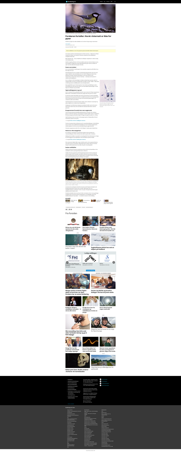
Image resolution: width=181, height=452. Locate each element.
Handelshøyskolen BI (70, 425)
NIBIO (68, 443)
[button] (67, 262)
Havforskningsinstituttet (71, 426)
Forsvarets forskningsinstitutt (71, 421)
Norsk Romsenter (87, 440)
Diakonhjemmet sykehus (71, 413)
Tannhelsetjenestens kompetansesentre (107, 429)
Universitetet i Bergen (104, 434)
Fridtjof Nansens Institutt (71, 423)
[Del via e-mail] (71, 209)
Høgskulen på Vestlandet (71, 431)
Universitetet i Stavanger (105, 438)
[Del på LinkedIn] (69, 209)
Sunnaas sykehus (104, 426)
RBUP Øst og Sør (104, 412)
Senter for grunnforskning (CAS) (106, 418)
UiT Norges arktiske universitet (106, 431)
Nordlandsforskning (87, 429)
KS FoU (68, 435)
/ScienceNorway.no (105, 385)
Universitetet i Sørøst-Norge (105, 439)
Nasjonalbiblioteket (87, 417)
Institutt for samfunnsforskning (72, 434)
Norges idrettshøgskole (88, 436)
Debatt (101, 1)
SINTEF (102, 417)
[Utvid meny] (115, 1)
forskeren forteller (70, 207)
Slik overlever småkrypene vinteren (78, 139)
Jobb (111, 1)
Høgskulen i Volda (70, 430)
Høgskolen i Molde (70, 427)
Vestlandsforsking (104, 442)
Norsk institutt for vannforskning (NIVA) (90, 444)
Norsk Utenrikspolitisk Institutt (89, 441)
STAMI (102, 422)
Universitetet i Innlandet (105, 435)
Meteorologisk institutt (70, 440)
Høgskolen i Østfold (70, 429)
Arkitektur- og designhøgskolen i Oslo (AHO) (74, 411)
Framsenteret (69, 422)
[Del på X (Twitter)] (68, 209)
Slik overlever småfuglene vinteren (77, 120)
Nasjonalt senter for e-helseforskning (90, 422)
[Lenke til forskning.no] (82, 1)
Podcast (108, 1)
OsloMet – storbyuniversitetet (88, 445)
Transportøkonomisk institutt (106, 430)
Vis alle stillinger (90, 270)
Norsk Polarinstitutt (87, 437)
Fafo (68, 417)
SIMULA (102, 416)
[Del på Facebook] (66, 209)
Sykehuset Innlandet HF (105, 427)
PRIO (102, 411)
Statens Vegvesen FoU (104, 423)
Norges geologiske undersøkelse (89, 435)
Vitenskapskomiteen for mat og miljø (107, 446)
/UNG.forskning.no (105, 383)
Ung (104, 1)
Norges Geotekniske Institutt (88, 431)
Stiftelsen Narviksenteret (105, 425)
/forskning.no (104, 381)
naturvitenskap (89, 207)
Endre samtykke (71, 403)
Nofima (85, 427)
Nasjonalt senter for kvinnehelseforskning (90, 423)
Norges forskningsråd (87, 433)
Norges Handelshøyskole (88, 432)
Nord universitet (86, 428)
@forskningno (104, 379)
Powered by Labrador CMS (90, 450)
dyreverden (78, 207)
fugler (83, 207)
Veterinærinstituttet (104, 443)
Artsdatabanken (69, 412)
